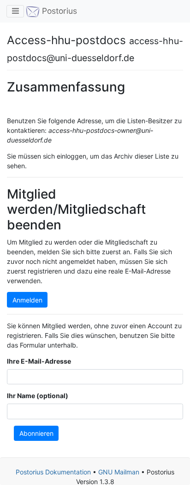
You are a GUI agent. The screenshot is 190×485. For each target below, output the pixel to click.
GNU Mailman (118, 472)
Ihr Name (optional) (37, 395)
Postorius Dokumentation (53, 472)
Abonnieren (36, 433)
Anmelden (27, 300)
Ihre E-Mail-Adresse (39, 361)
